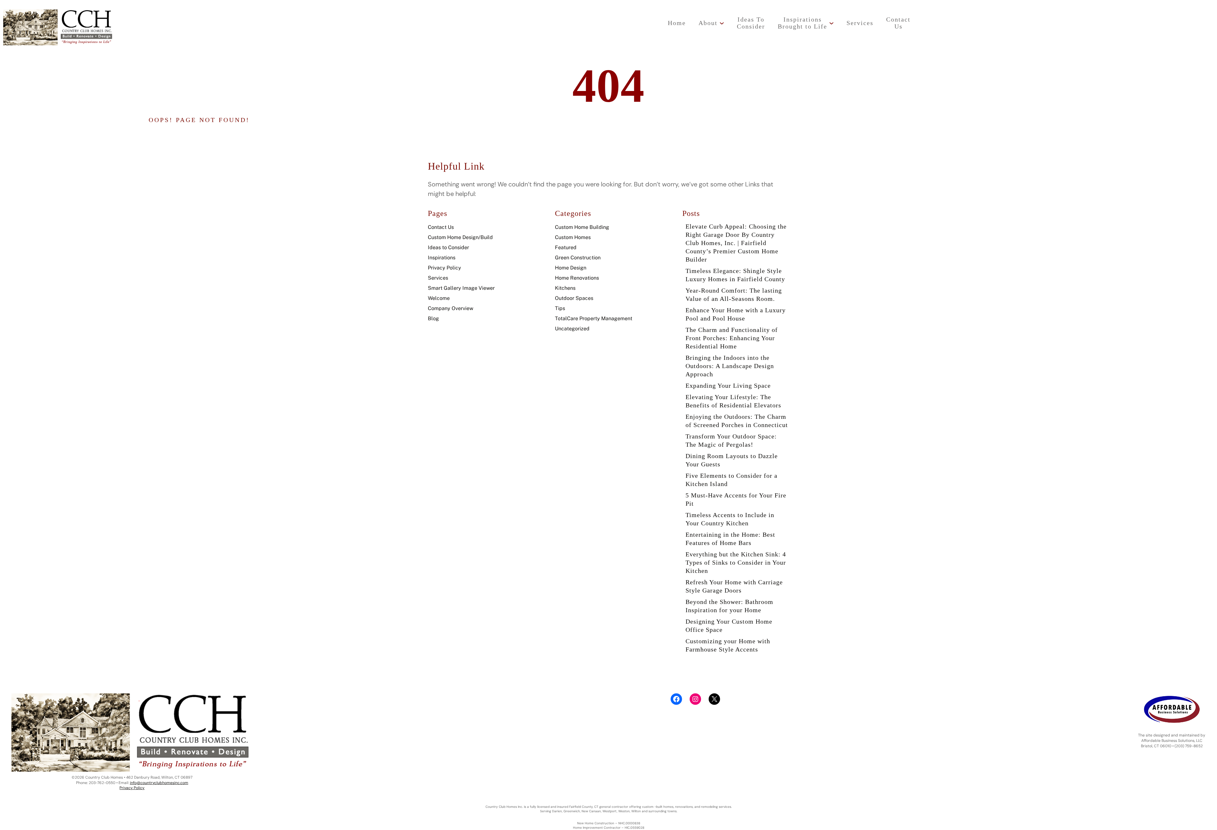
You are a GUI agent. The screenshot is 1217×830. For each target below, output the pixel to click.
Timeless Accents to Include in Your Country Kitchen (730, 519)
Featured (565, 247)
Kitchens (565, 288)
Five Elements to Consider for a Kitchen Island (731, 479)
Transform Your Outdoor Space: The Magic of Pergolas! (731, 440)
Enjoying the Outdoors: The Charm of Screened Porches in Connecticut (737, 420)
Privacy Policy (444, 268)
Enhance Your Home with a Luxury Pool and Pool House (736, 314)
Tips (560, 308)
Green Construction (578, 258)
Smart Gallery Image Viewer (461, 288)
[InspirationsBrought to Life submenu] (831, 23)
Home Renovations (577, 278)
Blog (433, 318)
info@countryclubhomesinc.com (159, 782)
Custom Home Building (582, 227)
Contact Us (441, 227)
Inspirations (441, 258)
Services (438, 278)
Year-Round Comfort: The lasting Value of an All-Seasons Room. (734, 294)
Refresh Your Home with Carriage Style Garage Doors (734, 586)
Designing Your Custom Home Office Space (729, 625)
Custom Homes (573, 237)
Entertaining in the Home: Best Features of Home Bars (730, 538)
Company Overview (450, 308)
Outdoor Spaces (574, 298)
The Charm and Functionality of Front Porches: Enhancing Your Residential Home (732, 338)
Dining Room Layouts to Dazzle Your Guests (732, 460)
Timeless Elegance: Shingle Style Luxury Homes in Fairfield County (735, 274)
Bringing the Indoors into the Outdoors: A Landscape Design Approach (730, 366)
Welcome (439, 298)
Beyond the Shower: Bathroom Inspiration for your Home (729, 605)
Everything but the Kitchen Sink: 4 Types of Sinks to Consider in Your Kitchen (736, 562)
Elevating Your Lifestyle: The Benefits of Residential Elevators (733, 401)
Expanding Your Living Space (728, 385)
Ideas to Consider (448, 247)
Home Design (570, 268)
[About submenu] (721, 23)
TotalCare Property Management (593, 318)
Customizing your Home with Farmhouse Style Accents (728, 645)
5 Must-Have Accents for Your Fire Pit (736, 499)
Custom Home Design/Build (460, 237)
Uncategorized (572, 329)
